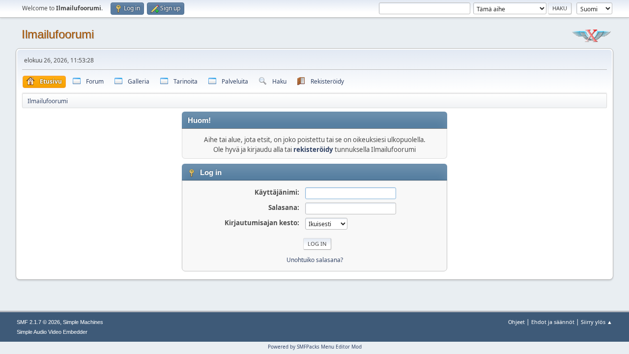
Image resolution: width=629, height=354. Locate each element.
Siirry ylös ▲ (596, 321)
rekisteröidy (313, 149)
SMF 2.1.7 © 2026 (38, 322)
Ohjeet (516, 321)
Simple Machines (83, 322)
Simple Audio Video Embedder (52, 332)
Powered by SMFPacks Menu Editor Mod (315, 346)
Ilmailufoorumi (58, 34)
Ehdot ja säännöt (552, 321)
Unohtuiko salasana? (314, 260)
